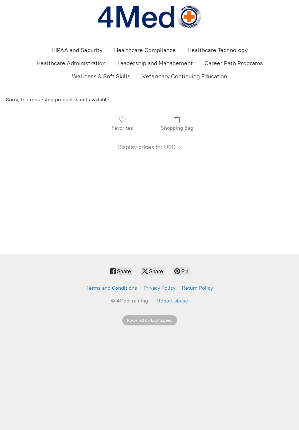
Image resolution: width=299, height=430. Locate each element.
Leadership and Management (155, 63)
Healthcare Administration (71, 63)
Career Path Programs (234, 63)
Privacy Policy (159, 288)
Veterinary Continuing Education (184, 76)
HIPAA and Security (76, 50)
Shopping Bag (177, 128)
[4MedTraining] (149, 17)
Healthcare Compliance (145, 50)
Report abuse (172, 301)
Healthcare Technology (217, 50)
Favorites (122, 128)
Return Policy (197, 288)
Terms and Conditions (111, 288)
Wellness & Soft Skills (101, 76)
